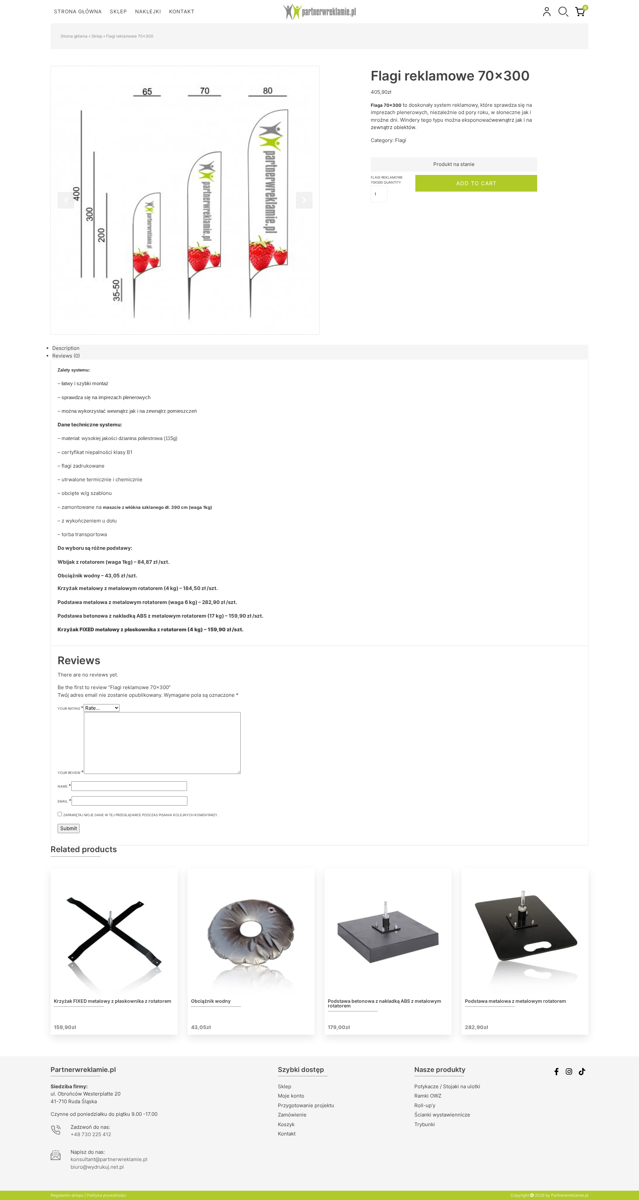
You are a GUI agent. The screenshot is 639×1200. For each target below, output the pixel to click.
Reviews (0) (66, 356)
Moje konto (291, 1096)
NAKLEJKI (148, 11)
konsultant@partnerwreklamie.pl (109, 1159)
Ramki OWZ (427, 1096)
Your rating (71, 708)
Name (64, 786)
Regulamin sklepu (67, 1195)
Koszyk (286, 1124)
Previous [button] (66, 200)
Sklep (118, 11)
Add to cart (476, 183)
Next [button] (304, 200)
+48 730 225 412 (91, 1134)
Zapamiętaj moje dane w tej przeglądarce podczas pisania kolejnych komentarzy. (140, 815)
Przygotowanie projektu (306, 1105)
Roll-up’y (424, 1105)
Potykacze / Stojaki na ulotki (447, 1086)
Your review (71, 772)
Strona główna (78, 11)
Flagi (400, 140)
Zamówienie (292, 1115)
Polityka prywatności (106, 1195)
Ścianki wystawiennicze (442, 1115)
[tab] (320, 348)
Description (66, 348)
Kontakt (182, 11)
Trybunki (424, 1124)
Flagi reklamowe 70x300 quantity (387, 179)
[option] (185, 200)
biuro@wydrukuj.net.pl (97, 1167)
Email (65, 801)
